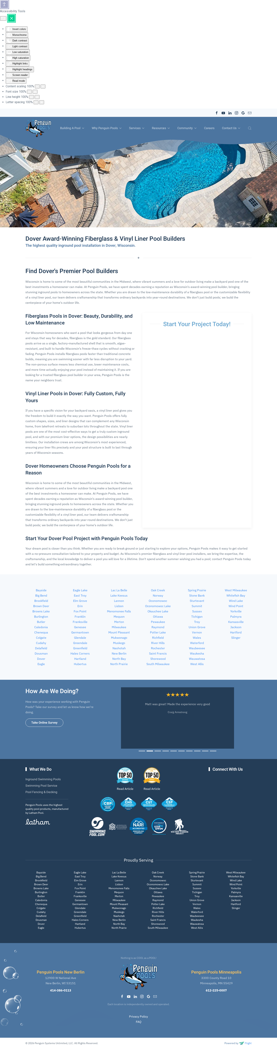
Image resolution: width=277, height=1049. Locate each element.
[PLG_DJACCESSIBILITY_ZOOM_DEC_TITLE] (37, 86)
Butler (41, 622)
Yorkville (236, 611)
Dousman (41, 653)
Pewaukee (158, 622)
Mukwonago (119, 637)
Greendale (80, 643)
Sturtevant (197, 601)
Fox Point (80, 611)
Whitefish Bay (235, 595)
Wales (197, 637)
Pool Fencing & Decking (41, 792)
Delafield (41, 648)
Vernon (197, 632)
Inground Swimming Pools (43, 779)
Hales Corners (80, 653)
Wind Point (236, 606)
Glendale (80, 637)
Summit (197, 606)
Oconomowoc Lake (158, 606)
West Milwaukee (236, 590)
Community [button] (185, 128)
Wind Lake (236, 601)
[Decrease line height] (31, 97)
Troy (197, 622)
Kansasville (236, 622)
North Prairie (119, 664)
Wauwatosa (197, 659)
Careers (209, 128)
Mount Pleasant (119, 632)
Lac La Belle (119, 590)
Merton (119, 622)
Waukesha (197, 653)
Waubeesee (197, 648)
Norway (158, 595)
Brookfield (41, 601)
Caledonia (41, 627)
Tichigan (197, 616)
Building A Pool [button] (70, 128)
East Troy (80, 595)
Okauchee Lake (158, 611)
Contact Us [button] (229, 128)
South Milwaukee (158, 664)
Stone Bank (197, 595)
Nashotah (119, 648)
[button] (250, 128)
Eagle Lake (80, 590)
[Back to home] (38, 128)
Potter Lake (158, 632)
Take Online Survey (44, 722)
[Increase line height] (37, 97)
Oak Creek (158, 590)
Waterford (197, 643)
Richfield (158, 637)
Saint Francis (158, 653)
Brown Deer (41, 606)
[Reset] (3, 18)
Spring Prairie (197, 590)
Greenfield (80, 648)
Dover (41, 659)
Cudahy (41, 643)
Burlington (41, 616)
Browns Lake (41, 611)
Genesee (80, 627)
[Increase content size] (43, 86)
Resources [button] (159, 128)
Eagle (41, 664)
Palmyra (236, 616)
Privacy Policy (138, 1016)
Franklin (80, 616)
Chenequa (41, 632)
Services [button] (135, 128)
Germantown (80, 632)
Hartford (236, 632)
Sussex (197, 611)
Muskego (119, 643)
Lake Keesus (119, 595)
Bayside (41, 590)
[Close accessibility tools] (11, 18)
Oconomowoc (158, 601)
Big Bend (41, 595)
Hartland (80, 659)
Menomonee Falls (119, 611)
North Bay (119, 659)
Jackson (235, 627)
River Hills (158, 643)
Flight (248, 1043)
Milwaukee (119, 627)
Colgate (41, 637)
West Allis (197, 664)
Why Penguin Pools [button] (105, 128)
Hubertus (80, 664)
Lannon (119, 601)
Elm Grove (80, 601)
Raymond (158, 627)
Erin (80, 606)
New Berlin (119, 653)
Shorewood (158, 659)
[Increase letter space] (41, 102)
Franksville (80, 622)
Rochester (158, 648)
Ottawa (158, 616)
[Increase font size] (35, 92)
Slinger (235, 637)
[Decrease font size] (29, 92)
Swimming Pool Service (41, 785)
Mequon (119, 616)
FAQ (138, 1022)
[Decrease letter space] (36, 102)
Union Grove (197, 627)
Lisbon (119, 606)
